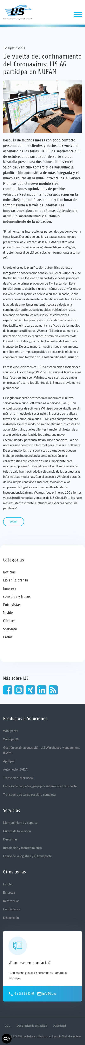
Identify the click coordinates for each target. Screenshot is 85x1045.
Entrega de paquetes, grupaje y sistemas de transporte (40, 786)
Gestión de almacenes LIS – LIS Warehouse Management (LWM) (41, 750)
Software (10, 629)
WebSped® (11, 739)
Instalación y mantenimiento (22, 848)
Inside (8, 613)
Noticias (9, 572)
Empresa (9, 588)
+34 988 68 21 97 (23, 994)
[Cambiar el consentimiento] (7, 1039)
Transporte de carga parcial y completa (29, 794)
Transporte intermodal (18, 778)
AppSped (9, 761)
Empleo (8, 884)
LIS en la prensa (15, 580)
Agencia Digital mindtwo (66, 1036)
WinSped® (10, 731)
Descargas (10, 839)
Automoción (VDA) (15, 769)
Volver (14, 521)
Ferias (8, 637)
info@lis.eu (49, 994)
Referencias (11, 901)
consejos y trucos (17, 596)
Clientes (9, 621)
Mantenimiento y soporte (20, 822)
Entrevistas (12, 605)
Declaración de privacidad (32, 1025)
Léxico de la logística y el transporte (27, 856)
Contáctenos (11, 909)
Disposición (11, 917)
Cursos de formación (17, 831)
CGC (8, 1025)
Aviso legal (59, 1025)
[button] (78, 14)
